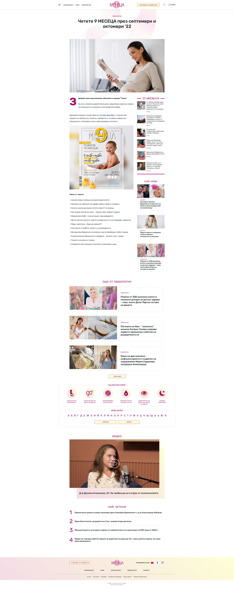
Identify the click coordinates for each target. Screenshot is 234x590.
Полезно (142, 230)
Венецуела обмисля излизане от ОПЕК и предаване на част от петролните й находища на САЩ (155, 119)
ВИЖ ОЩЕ (117, 376)
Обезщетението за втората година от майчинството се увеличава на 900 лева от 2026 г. (117, 530)
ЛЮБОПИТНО (132, 570)
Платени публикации (140, 577)
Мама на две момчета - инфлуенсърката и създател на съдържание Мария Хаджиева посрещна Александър (138, 360)
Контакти (96, 577)
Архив (173, 4)
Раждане (143, 200)
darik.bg (148, 148)
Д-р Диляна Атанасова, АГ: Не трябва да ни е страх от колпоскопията (118, 493)
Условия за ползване (114, 577)
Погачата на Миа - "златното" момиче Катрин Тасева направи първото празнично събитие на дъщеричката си (139, 330)
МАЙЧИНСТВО (116, 570)
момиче (106, 422)
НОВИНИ (146, 570)
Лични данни (127, 577)
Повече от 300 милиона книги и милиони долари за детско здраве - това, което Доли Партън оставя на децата (150, 265)
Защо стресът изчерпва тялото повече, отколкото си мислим (150, 234)
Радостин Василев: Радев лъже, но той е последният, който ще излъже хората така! (154, 142)
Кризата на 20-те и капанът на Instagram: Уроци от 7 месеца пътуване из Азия (154, 165)
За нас (89, 577)
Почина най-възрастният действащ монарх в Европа (155, 131)
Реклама (103, 577)
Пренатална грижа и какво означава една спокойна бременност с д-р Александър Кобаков (118, 512)
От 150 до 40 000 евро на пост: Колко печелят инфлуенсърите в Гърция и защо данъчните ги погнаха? (155, 105)
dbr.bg (148, 111)
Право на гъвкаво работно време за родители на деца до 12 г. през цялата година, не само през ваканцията (117, 540)
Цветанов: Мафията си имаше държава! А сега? (155, 153)
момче (129, 422)
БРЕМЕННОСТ (89, 570)
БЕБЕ (102, 570)
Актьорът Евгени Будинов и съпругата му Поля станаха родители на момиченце (150, 205)
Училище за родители (148, 5)
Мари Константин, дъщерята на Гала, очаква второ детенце (103, 521)
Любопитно (117, 16)
